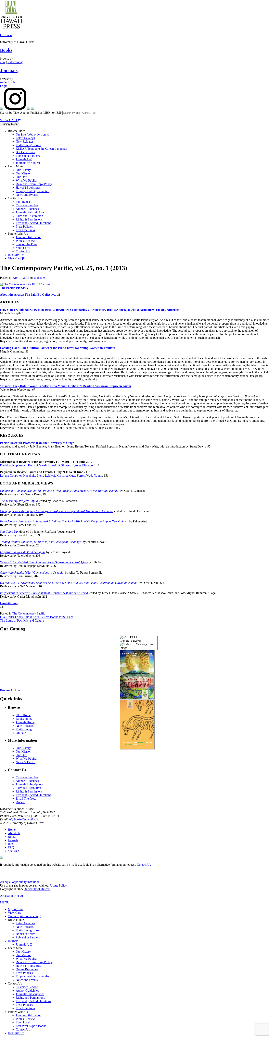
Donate (20, 802)
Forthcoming (24, 729)
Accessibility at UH (12, 895)
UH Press (6, 35)
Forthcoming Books (28, 145)
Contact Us (23, 251)
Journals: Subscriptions (30, 212)
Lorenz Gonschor (11, 475)
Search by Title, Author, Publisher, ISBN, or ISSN (31, 112)
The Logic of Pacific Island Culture (22, 620)
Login (3, 86)
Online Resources (27, 969)
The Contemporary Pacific (28, 613)
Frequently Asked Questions (33, 223)
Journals (9, 70)
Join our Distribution (28, 237)
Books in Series (25, 152)
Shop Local (23, 247)
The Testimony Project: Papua (19, 501)
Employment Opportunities (32, 191)
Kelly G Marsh (37, 465)
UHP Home (23, 715)
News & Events (25, 762)
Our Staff (21, 177)
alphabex (39, 277)
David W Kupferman (13, 465)
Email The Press (26, 798)
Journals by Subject (28, 162)
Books (6, 50)
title (13, 82)
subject (4, 82)
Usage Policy (58, 885)
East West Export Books (31, 1026)
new (2, 62)
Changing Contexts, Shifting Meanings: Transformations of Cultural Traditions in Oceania (56, 511)
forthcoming (15, 62)
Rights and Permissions (30, 997)
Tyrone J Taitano (82, 465)
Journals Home (25, 722)
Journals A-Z (24, 159)
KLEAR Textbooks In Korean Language (41, 148)
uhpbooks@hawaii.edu (23, 819)
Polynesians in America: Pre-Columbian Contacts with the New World (44, 593)
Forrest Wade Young (89, 475)
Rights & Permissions (29, 219)
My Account (15, 909)
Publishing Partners (28, 155)
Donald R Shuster (59, 465)
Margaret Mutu (66, 475)
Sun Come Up (9, 531)
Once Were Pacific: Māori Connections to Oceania (31, 572)
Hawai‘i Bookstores (28, 187)
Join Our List (16, 255)
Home (12, 829)
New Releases (24, 141)
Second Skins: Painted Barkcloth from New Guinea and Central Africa (44, 562)
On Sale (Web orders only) (32, 134)
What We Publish (26, 180)
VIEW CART (9, 120)
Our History (23, 170)
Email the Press (25, 230)
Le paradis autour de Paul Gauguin (22, 552)
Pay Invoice (23, 201)
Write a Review (25, 240)
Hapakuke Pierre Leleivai (39, 475)
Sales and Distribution (29, 216)
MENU (4, 902)
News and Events (27, 194)
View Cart (14, 258)
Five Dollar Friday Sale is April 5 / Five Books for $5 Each (36, 617)
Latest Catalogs (25, 138)
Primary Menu (10, 124)
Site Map (13, 851)
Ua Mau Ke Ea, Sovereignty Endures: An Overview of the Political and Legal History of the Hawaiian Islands (68, 582)
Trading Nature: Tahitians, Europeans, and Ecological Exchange (40, 541)
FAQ (11, 847)
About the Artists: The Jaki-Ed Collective (27, 294)
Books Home (24, 718)
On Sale (21, 732)
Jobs (10, 843)
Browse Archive (10, 690)
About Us (14, 833)
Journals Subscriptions (30, 784)
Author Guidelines (27, 208)
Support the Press (26, 244)
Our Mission (23, 173)
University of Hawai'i (37, 889)
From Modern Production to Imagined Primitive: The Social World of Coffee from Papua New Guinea (63, 521)
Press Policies (24, 226)
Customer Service (27, 205)
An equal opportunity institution (20, 882)
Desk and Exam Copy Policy (34, 184)
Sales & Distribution (28, 788)
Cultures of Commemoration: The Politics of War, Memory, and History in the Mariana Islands (59, 490)
